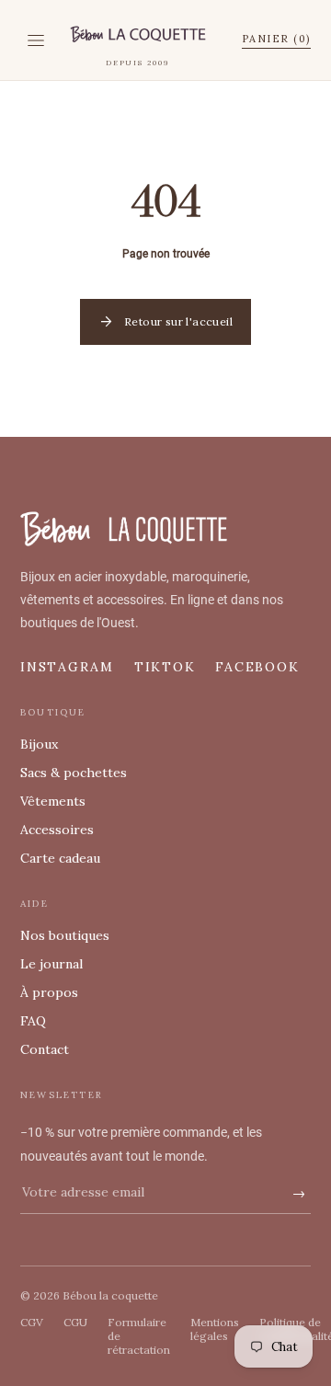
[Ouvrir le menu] (35, 40)
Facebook (257, 667)
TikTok (165, 667)
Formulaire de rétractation (139, 1336)
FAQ (33, 1021)
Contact (44, 1049)
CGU (75, 1322)
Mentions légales (214, 1329)
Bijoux (39, 744)
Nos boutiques (64, 935)
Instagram (67, 667)
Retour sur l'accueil (165, 322)
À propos (49, 992)
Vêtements (53, 801)
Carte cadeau (60, 858)
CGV (31, 1322)
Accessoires (57, 829)
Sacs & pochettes (73, 772)
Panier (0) (276, 38)
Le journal (51, 964)
